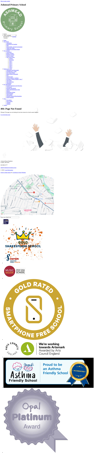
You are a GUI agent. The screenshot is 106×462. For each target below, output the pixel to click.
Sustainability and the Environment (14, 46)
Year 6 (10, 67)
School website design (6, 172)
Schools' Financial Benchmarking (14, 96)
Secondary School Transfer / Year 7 (14, 79)
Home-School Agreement (12, 74)
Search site (3, 217)
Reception (11, 59)
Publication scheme (10, 92)
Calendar (8, 102)
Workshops (8, 83)
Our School (6, 41)
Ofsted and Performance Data (13, 89)
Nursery (11, 58)
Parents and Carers (7, 69)
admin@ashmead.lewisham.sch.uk (8, 167)
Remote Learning (10, 54)
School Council (9, 56)
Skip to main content (5, 1)
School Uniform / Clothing (12, 78)
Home (4, 40)
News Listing (9, 101)
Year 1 (10, 61)
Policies (8, 91)
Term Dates (9, 80)
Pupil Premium (9, 93)
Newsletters (9, 100)
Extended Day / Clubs (11, 71)
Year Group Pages (10, 57)
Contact (5, 105)
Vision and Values (10, 48)
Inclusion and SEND (11, 88)
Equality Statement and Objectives (14, 85)
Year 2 (10, 62)
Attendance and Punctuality (12, 70)
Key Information (7, 84)
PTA (7, 75)
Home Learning (10, 53)
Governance (9, 87)
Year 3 (10, 63)
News (4, 98)
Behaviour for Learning (11, 44)
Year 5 (10, 66)
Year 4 (10, 65)
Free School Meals (10, 72)
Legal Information (9, 170)
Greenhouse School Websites (19, 172)
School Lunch (9, 76)
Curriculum (9, 52)
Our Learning (6, 50)
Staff (7, 45)
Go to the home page (5, 114)
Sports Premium (10, 97)
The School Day (10, 81)
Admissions (9, 43)
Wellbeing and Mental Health (13, 49)
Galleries (8, 104)
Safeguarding (9, 94)
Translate (14, 36)
